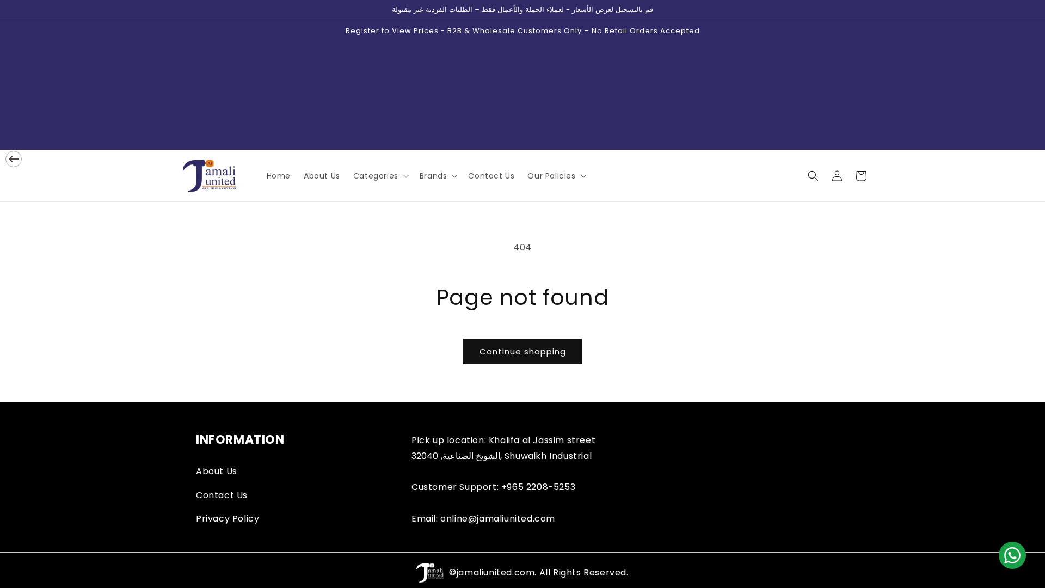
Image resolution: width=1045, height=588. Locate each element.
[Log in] (837, 176)
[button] (380, 175)
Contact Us (222, 495)
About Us (216, 471)
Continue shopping (523, 351)
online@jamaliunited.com (497, 518)
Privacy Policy (227, 518)
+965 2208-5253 (538, 487)
